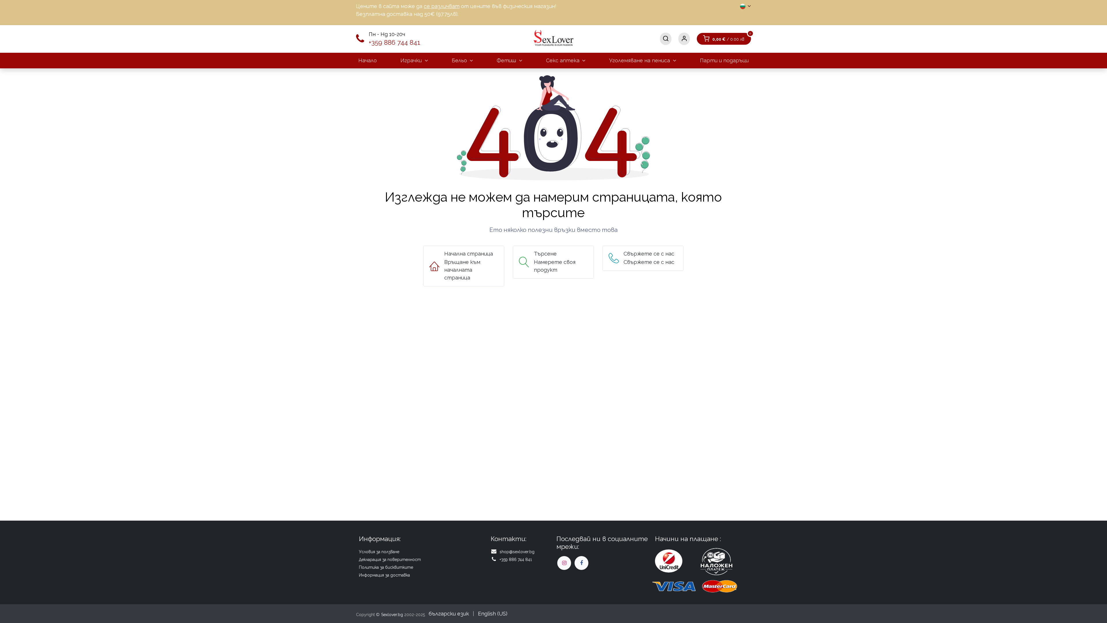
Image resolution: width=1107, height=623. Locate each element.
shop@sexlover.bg (517, 551)
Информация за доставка (384, 575)
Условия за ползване (379, 551)
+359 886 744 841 (394, 42)
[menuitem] (367, 60)
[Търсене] (665, 39)
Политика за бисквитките (386, 567)
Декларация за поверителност (390, 559)
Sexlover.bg (392, 614)
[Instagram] (564, 563)
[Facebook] (581, 563)
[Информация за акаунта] (684, 39)
